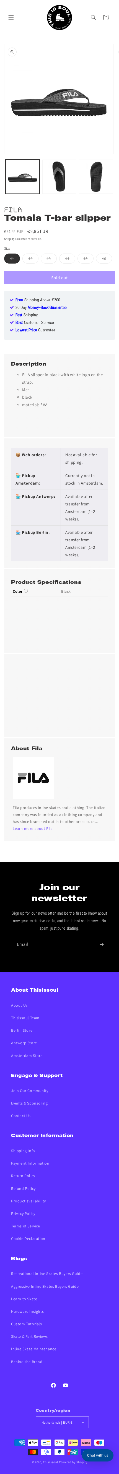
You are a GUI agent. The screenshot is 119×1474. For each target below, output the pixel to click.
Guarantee (35, 330)
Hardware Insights (27, 1311)
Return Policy (23, 1175)
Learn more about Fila (33, 828)
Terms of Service (25, 1226)
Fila (13, 209)
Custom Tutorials (26, 1323)
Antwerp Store (24, 1042)
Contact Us (21, 1115)
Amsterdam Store (27, 1055)
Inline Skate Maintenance (33, 1348)
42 (33, 260)
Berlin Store (21, 1030)
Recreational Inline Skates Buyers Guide (46, 1273)
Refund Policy (23, 1188)
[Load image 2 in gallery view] (59, 177)
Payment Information (30, 1163)
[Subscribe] (101, 944)
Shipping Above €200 (37, 300)
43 (51, 260)
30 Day (41, 308)
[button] (11, 17)
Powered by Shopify (73, 1462)
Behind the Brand (27, 1361)
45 (88, 260)
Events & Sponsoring (29, 1103)
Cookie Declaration (28, 1238)
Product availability (28, 1200)
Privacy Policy (23, 1213)
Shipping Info (23, 1150)
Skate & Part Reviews (29, 1336)
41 (15, 260)
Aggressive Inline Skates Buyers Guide (45, 1286)
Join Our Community (29, 1090)
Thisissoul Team (25, 1017)
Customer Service (34, 323)
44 (70, 260)
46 (107, 260)
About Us (19, 1005)
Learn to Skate (24, 1298)
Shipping (9, 239)
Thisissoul (50, 1462)
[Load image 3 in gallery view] (96, 177)
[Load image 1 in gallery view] (23, 177)
